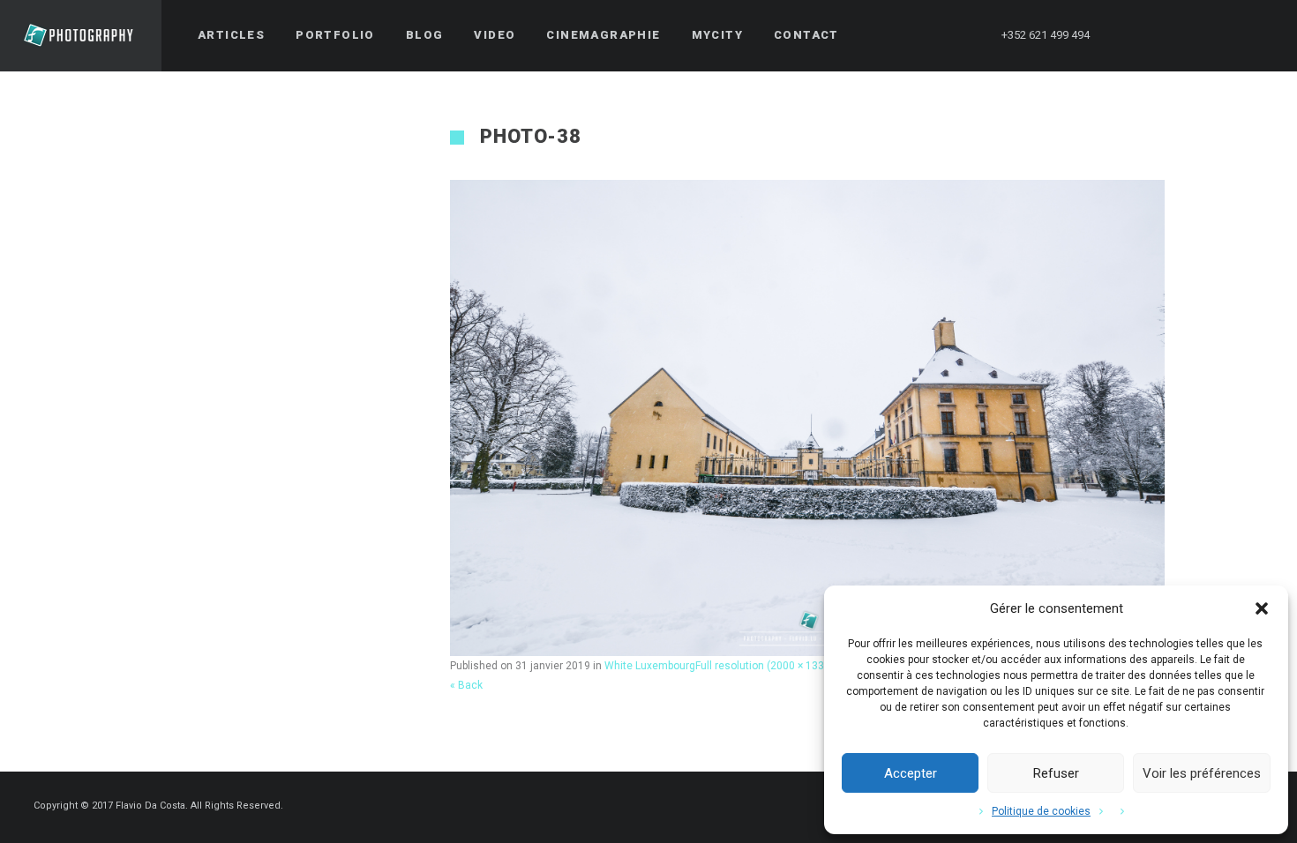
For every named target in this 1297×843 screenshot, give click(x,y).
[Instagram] (1195, 35)
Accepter (910, 773)
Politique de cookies (1041, 811)
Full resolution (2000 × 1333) (764, 666)
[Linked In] (1259, 35)
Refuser (1056, 773)
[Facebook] (1132, 35)
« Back (466, 685)
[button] (1262, 608)
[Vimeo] (1227, 35)
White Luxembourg (649, 666)
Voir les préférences (1202, 773)
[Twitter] (1164, 35)
